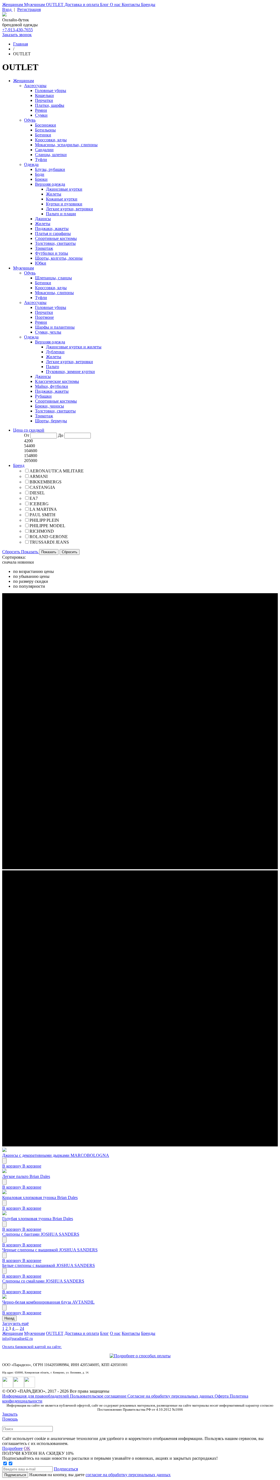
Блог (105, 4)
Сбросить (11, 551)
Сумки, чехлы (48, 332)
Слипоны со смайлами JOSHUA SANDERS (43, 1281)
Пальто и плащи (61, 213)
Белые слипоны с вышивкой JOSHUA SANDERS (48, 1265)
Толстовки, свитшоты (55, 243)
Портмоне (44, 317)
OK (27, 1448)
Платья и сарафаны (53, 233)
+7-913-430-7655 (17, 29)
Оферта (222, 1396)
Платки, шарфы (49, 105)
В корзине (31, 1166)
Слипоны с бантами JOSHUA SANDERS (40, 1234)
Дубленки (55, 351)
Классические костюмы (57, 381)
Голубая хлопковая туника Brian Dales (37, 1218)
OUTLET (55, 4)
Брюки (41, 179)
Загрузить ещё (15, 1323)
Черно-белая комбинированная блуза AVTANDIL (48, 1302)
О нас (116, 4)
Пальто (52, 366)
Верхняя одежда (50, 184)
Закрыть (10, 1414)
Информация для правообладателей (36, 1396)
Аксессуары (35, 85)
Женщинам (13, 4)
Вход (7, 9)
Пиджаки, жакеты (52, 228)
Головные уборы (50, 90)
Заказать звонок (17, 34)
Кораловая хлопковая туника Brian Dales (40, 1197)
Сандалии (44, 149)
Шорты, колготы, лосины (59, 258)
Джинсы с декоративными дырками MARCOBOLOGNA (55, 1155)
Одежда (31, 164)
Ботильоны (45, 130)
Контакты (131, 4)
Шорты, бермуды (51, 420)
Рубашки (43, 396)
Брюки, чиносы (49, 406)
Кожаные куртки (61, 199)
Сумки (41, 115)
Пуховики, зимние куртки (70, 371)
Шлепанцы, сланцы (53, 278)
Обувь (30, 120)
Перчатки (44, 100)
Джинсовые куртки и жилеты (73, 347)
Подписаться (66, 1469)
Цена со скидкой (28, 430)
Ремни (41, 110)
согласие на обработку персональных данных (128, 1474)
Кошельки (44, 95)
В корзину (12, 1166)
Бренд (18, 465)
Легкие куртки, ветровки (69, 208)
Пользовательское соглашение (98, 1396)
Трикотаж (44, 248)
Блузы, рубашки (50, 169)
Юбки (40, 263)
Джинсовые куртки (64, 189)
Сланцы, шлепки (51, 154)
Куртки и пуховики (64, 204)
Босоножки (45, 125)
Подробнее (12, 1448)
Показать (30, 551)
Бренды (148, 4)
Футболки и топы (51, 253)
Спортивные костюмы (56, 238)
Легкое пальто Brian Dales (26, 1176)
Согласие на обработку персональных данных (171, 1396)
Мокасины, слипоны (54, 292)
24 (22, 1328)
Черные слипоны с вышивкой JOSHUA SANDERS (50, 1249)
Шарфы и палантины (55, 327)
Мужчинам (35, 4)
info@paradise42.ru (17, 1338)
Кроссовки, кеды (51, 139)
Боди (39, 174)
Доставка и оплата (82, 4)
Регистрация (29, 9)
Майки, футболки (51, 386)
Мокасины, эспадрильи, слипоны (66, 144)
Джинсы (43, 218)
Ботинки (43, 135)
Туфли (41, 159)
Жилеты (53, 194)
